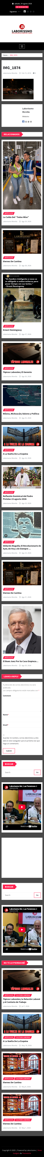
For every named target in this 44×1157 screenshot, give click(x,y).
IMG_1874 (13, 55)
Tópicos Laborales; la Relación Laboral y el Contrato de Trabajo (21, 1000)
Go (37, 772)
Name (6, 715)
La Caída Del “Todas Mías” (16, 217)
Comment (7, 696)
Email (5, 725)
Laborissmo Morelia (10, 73)
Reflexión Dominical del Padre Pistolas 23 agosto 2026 (18, 497)
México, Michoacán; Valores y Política (21, 413)
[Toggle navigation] (22, 46)
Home (5, 55)
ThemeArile (26, 1153)
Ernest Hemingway (12, 329)
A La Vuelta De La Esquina (15, 453)
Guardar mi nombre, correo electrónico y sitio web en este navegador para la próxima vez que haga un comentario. (21, 741)
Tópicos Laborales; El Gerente (17, 372)
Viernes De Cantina (12, 261)
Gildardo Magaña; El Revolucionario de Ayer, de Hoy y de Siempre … (22, 547)
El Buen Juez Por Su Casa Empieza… (20, 661)
